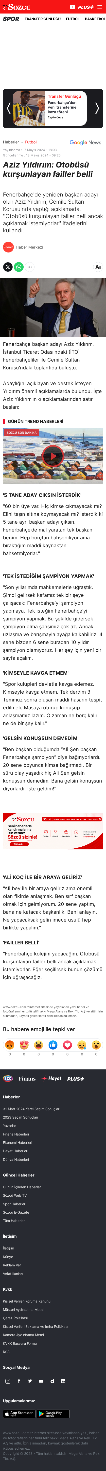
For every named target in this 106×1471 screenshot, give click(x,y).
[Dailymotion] (52, 1381)
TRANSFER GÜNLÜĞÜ (43, 19)
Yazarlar (9, 1125)
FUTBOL (73, 19)
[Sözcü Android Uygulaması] (53, 1413)
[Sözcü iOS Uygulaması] (19, 1413)
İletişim (8, 1248)
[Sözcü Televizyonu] (8, 1078)
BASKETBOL (95, 19)
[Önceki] (9, 108)
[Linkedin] (63, 1381)
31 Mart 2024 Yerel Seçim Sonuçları (31, 1109)
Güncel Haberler (19, 1175)
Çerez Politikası (15, 1318)
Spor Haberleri (14, 1204)
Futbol (31, 142)
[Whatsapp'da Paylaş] (19, 267)
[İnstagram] (8, 1381)
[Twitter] (30, 1381)
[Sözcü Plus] (75, 1078)
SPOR (11, 18)
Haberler (11, 142)
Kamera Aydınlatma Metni (23, 1335)
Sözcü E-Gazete (16, 1212)
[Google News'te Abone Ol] (85, 142)
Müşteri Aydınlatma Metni (23, 1309)
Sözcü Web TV (15, 1195)
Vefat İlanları (13, 1274)
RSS (6, 1352)
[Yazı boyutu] (98, 267)
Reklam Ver (12, 1265)
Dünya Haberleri (16, 1159)
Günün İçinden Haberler (22, 1187)
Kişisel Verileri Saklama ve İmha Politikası (35, 1326)
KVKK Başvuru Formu (20, 1343)
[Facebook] (19, 1381)
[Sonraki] (97, 108)
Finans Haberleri (16, 1134)
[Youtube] (41, 1381)
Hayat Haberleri (15, 1151)
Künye (8, 1257)
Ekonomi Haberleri (17, 1142)
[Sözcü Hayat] (51, 1078)
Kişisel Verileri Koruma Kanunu (27, 1301)
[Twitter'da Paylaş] (8, 267)
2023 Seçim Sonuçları (20, 1117)
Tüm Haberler (14, 1221)
